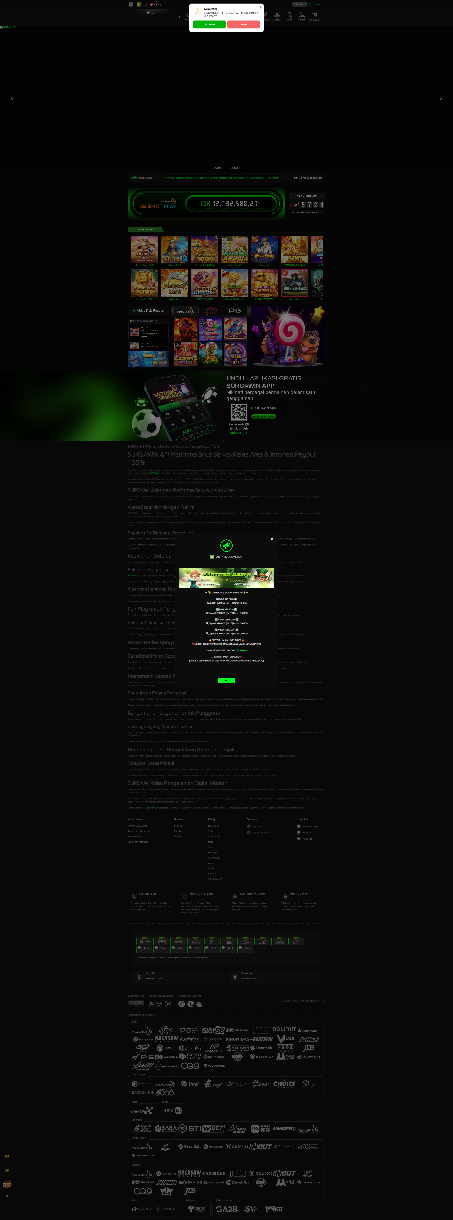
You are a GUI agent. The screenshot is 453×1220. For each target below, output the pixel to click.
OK (226, 680)
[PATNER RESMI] (226, 578)
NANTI (244, 24)
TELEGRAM (241, 650)
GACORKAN (209, 24)
